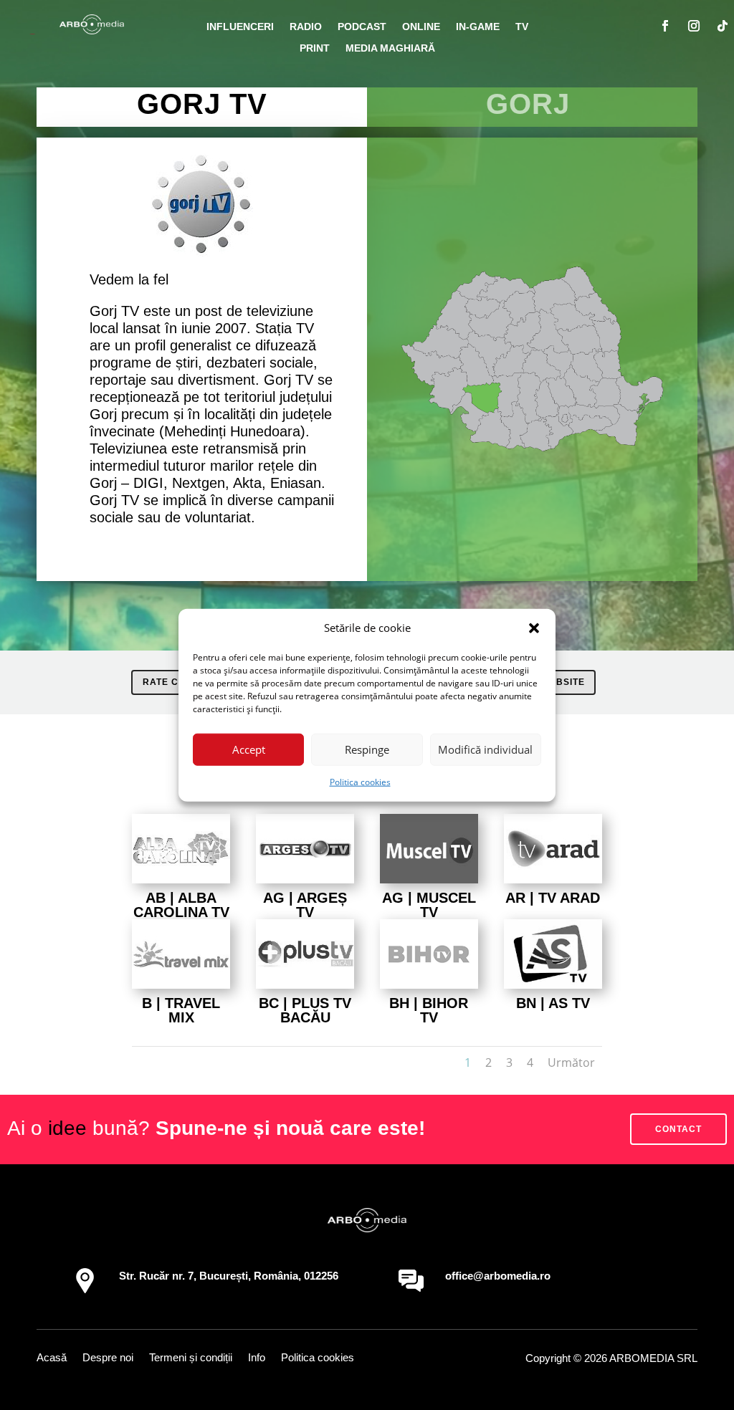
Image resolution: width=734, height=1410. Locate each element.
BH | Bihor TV (428, 1010)
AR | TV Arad (552, 898)
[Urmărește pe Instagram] (693, 25)
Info (256, 1358)
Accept (248, 749)
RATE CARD (171, 682)
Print (315, 48)
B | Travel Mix (181, 1010)
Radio (306, 26)
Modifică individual (485, 749)
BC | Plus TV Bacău (305, 1010)
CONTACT (678, 1129)
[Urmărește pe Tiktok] (722, 25)
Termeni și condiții (190, 1358)
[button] (534, 628)
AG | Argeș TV (305, 905)
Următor (571, 1062)
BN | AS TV (553, 1003)
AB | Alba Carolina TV (181, 905)
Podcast (362, 26)
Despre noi (107, 1358)
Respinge (367, 749)
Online (421, 26)
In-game (478, 26)
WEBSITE (563, 682)
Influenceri (240, 26)
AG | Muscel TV (429, 905)
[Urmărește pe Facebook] (665, 25)
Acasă (52, 1358)
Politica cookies (360, 782)
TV (521, 26)
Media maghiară (390, 48)
